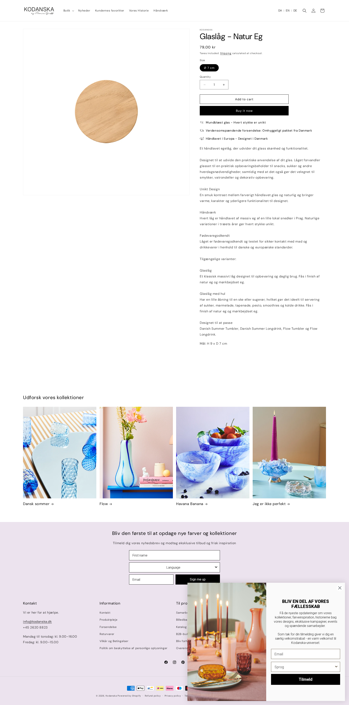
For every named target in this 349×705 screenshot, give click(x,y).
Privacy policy (173, 695)
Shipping (225, 53)
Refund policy (153, 695)
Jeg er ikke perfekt (269, 504)
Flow (104, 504)
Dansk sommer (36, 504)
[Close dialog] (339, 587)
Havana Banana (189, 504)
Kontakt (105, 612)
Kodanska (111, 695)
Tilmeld (305, 679)
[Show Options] (216, 567)
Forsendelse (108, 627)
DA (280, 10)
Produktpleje (108, 620)
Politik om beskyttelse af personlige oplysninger (133, 648)
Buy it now (244, 111)
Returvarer (107, 634)
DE (295, 10)
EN (287, 10)
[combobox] (173, 567)
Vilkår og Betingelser (114, 641)
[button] (68, 10)
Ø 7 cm (209, 68)
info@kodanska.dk (37, 621)
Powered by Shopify (129, 695)
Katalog (181, 627)
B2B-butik (183, 634)
